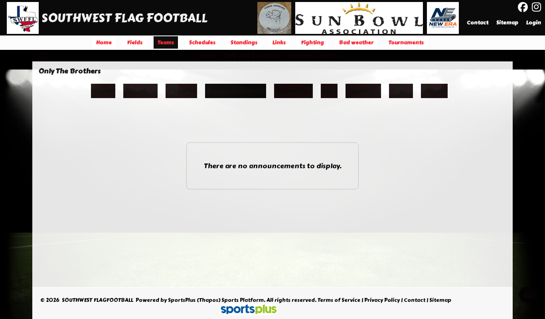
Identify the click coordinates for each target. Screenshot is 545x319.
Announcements (235, 91)
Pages (401, 91)
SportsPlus (181, 300)
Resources (293, 91)
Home (103, 91)
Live (329, 91)
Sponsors (363, 91)
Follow (434, 91)
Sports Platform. (243, 300)
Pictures (181, 91)
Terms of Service (339, 300)
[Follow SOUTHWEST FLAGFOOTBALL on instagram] (538, 7)
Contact (414, 300)
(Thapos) (208, 300)
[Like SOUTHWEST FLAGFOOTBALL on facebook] (523, 7)
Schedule (140, 91)
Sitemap (440, 300)
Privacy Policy (382, 300)
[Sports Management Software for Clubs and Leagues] (245, 310)
